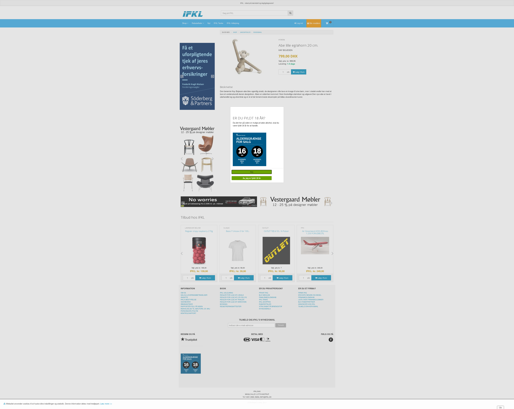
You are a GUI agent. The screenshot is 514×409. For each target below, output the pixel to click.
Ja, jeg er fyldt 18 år (252, 178)
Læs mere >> (106, 403)
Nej (251, 172)
